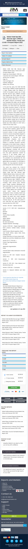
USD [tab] (4, 355)
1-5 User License (10, 378)
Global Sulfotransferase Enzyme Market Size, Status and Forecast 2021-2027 (13, 412)
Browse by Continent (7, 488)
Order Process (6, 505)
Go (25, 525)
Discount (8, 402)
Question (20, 398)
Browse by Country (7, 486)
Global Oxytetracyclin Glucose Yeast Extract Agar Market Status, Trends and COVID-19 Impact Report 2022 (13, 327)
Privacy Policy (5, 509)
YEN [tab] (4, 366)
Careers (4, 490)
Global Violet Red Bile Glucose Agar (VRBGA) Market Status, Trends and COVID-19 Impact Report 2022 (13, 22)
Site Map (4, 512)
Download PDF (21, 402)
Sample (8, 398)
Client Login (22, 4)
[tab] (14, 55)
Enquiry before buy (7, 62)
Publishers (5, 485)
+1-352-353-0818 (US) (11, 4)
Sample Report (6, 59)
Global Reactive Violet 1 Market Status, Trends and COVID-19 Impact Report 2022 (13, 338)
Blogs (3, 507)
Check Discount (6, 65)
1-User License (9, 375)
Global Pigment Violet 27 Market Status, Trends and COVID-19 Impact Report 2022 (14, 333)
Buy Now (14, 387)
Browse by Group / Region (9, 489)
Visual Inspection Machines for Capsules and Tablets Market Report (13, 278)
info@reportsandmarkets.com (14, 3)
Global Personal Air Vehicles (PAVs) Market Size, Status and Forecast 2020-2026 (13, 427)
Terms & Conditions (7, 511)
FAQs (3, 508)
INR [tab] (4, 370)
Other (14, 18)
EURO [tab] (5, 363)
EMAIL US (14, 516)
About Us (4, 483)
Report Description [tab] (7, 53)
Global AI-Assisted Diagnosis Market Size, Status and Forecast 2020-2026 (12, 417)
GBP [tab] (4, 359)
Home (3, 18)
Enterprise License (10, 381)
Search (22, 15)
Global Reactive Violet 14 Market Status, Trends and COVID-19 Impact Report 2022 (14, 343)
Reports (8, 18)
